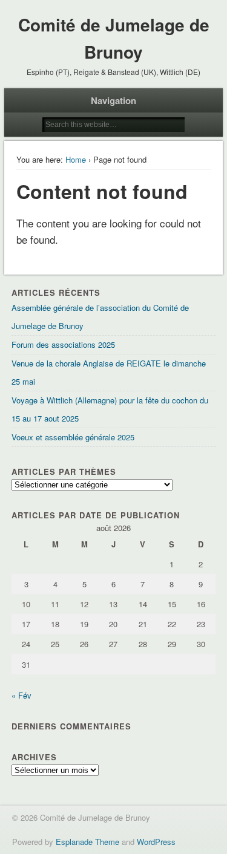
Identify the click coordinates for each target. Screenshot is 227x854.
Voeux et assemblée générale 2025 (73, 437)
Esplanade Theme (87, 841)
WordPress (156, 841)
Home (75, 159)
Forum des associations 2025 (63, 344)
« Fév (21, 695)
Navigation (113, 100)
